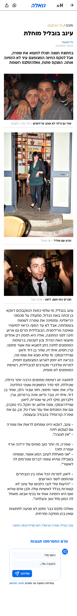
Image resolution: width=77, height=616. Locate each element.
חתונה (16, 525)
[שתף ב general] (7, 5)
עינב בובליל (66, 525)
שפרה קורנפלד (50, 525)
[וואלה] (38, 5)
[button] (60, 5)
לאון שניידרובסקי (30, 525)
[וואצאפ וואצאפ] (14, 5)
